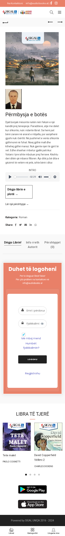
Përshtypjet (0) (52, 245)
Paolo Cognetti (11, 461)
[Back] (5, 22)
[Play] (10, 177)
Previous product (50, 22)
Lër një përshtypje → (17, 204)
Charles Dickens (43, 466)
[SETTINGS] (55, 177)
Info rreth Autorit (32, 245)
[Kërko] (52, 12)
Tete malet (9, 455)
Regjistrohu (32, 373)
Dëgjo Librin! (12, 242)
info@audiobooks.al (37, 3)
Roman (23, 217)
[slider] (21, 177)
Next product (59, 22)
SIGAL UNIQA (32, 520)
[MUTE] (40, 177)
